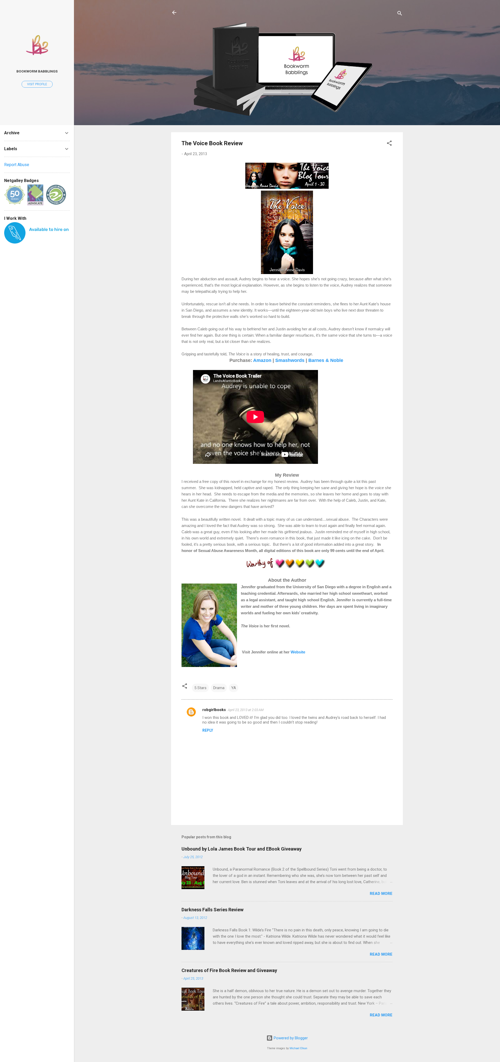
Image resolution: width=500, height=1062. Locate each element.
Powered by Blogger (290, 1038)
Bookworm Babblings (37, 71)
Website (298, 652)
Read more (381, 893)
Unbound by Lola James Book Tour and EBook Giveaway (242, 849)
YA (233, 687)
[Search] (400, 14)
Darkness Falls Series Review (212, 909)
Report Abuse (16, 164)
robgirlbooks (214, 709)
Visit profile (37, 84)
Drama (218, 687)
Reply (207, 730)
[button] (389, 144)
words (297, 360)
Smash (283, 360)
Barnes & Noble (325, 360)
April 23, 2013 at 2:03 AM (246, 710)
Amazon (262, 360)
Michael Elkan (298, 1048)
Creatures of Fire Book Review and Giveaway (229, 970)
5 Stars (200, 687)
